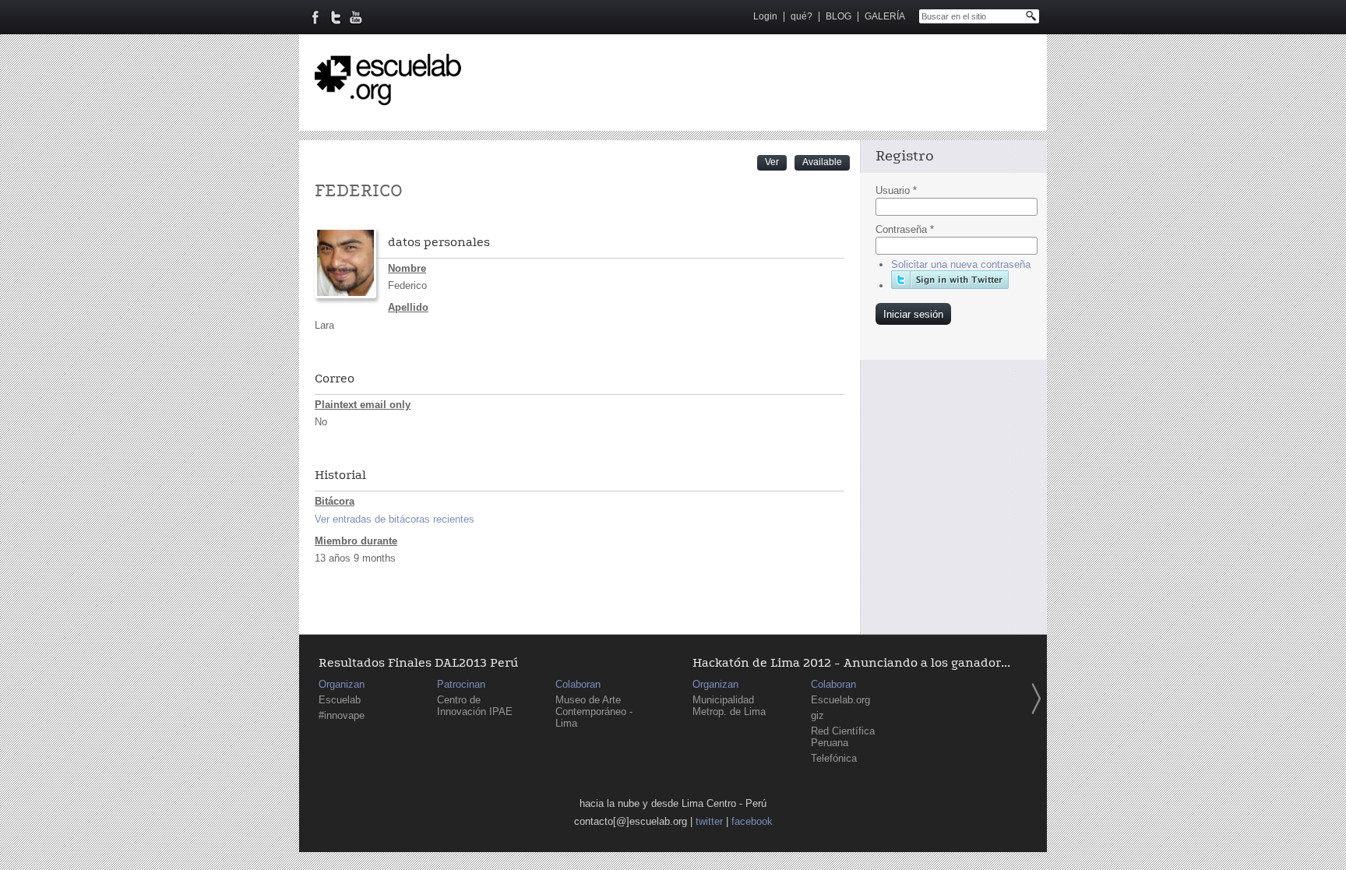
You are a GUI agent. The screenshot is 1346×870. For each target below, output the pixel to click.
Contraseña (905, 229)
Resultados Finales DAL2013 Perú (418, 663)
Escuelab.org (840, 700)
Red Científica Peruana (843, 736)
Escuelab (340, 700)
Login (765, 16)
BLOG (838, 16)
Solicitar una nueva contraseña (961, 264)
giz (817, 715)
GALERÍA (885, 16)
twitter (709, 821)
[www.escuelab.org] (388, 99)
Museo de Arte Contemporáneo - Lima (593, 711)
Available (822, 162)
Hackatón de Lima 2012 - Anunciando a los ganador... (851, 663)
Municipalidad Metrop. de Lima (729, 705)
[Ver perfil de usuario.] (345, 295)
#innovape (342, 715)
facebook (752, 821)
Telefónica (834, 758)
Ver (776, 161)
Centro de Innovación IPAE (475, 705)
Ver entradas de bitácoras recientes (394, 519)
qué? (801, 16)
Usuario (896, 190)
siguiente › (1036, 698)
